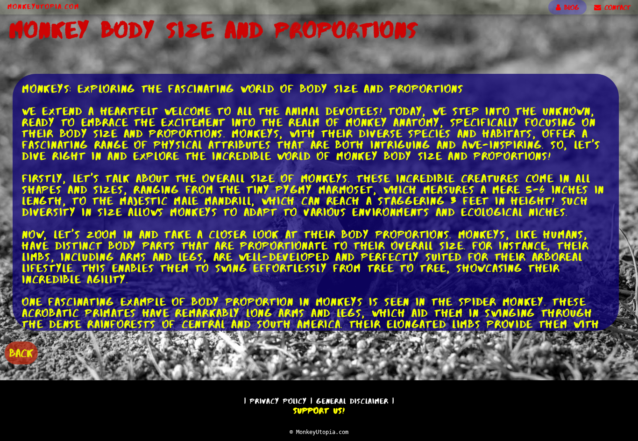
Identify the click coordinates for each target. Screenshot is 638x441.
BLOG (570, 7)
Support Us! (319, 410)
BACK (21, 353)
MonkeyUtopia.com (43, 6)
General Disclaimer (352, 401)
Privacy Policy (278, 401)
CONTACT (616, 7)
